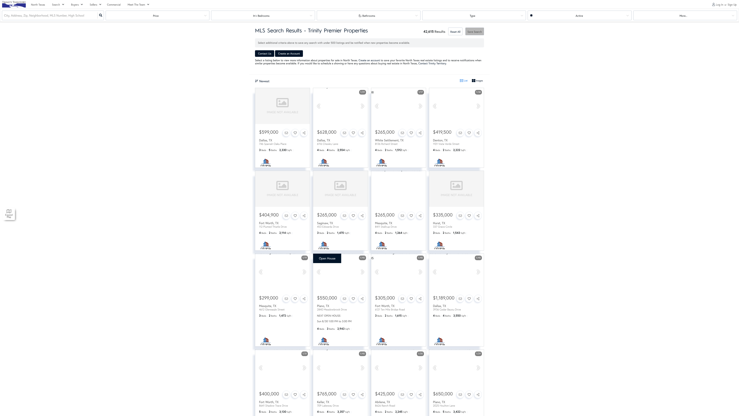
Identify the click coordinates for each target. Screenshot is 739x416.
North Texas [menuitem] (38, 4)
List (465, 80)
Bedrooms (263, 16)
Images (479, 80)
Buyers (75, 4)
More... (683, 16)
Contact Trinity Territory (432, 63)
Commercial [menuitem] (114, 4)
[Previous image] (318, 106)
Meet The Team (136, 4)
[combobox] (4, 15)
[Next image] (362, 106)
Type (472, 16)
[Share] (304, 133)
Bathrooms (368, 16)
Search (56, 4)
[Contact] (286, 133)
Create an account (369, 60)
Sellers (93, 4)
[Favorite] (295, 133)
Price (156, 16)
